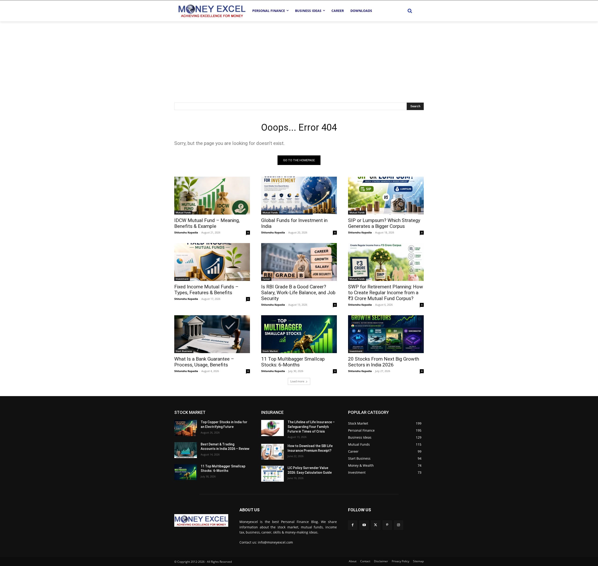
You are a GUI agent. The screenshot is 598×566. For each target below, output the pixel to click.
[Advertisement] (299, 56)
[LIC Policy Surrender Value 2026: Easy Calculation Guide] (272, 474)
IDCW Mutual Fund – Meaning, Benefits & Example (207, 223)
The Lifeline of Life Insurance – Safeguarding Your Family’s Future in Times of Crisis (311, 426)
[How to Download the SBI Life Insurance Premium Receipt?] (272, 452)
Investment (182, 278)
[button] (409, 10)
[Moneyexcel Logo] (211, 10)
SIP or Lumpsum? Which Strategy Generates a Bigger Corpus (384, 223)
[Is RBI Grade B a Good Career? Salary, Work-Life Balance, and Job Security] (299, 262)
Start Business (184, 351)
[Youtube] (364, 525)
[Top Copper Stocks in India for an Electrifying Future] (185, 428)
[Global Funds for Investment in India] (299, 196)
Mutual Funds (183, 212)
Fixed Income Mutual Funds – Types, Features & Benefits (206, 289)
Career (266, 278)
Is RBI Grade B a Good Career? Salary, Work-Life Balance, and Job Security (298, 292)
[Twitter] (375, 525)
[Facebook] (352, 525)
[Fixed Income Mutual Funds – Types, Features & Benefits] (212, 262)
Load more (297, 381)
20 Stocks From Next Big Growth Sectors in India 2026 (383, 362)
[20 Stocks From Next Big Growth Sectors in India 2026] (386, 334)
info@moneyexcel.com (275, 542)
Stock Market (270, 351)
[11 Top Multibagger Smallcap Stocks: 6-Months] (299, 334)
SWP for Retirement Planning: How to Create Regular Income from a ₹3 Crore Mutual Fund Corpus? (385, 292)
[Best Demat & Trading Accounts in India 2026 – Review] (185, 450)
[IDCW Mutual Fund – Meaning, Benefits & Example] (212, 196)
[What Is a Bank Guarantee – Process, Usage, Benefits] (212, 334)
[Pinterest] (387, 525)
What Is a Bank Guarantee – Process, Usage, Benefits (204, 362)
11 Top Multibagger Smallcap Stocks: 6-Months (293, 362)
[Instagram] (398, 525)
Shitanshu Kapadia (186, 232)
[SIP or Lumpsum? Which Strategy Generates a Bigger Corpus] (386, 196)
